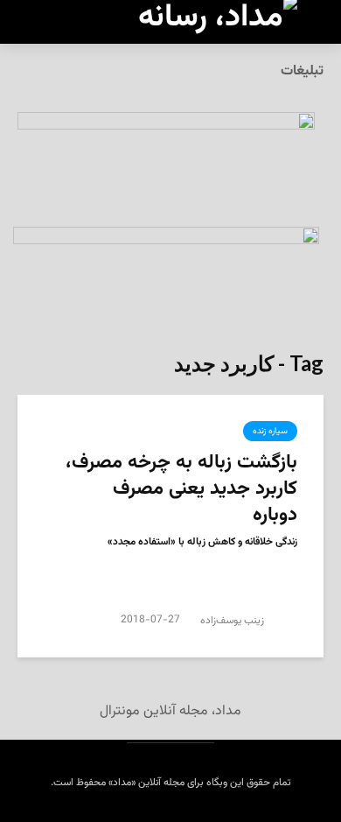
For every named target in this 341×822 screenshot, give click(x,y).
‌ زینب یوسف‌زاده (234, 621)
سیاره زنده (270, 431)
